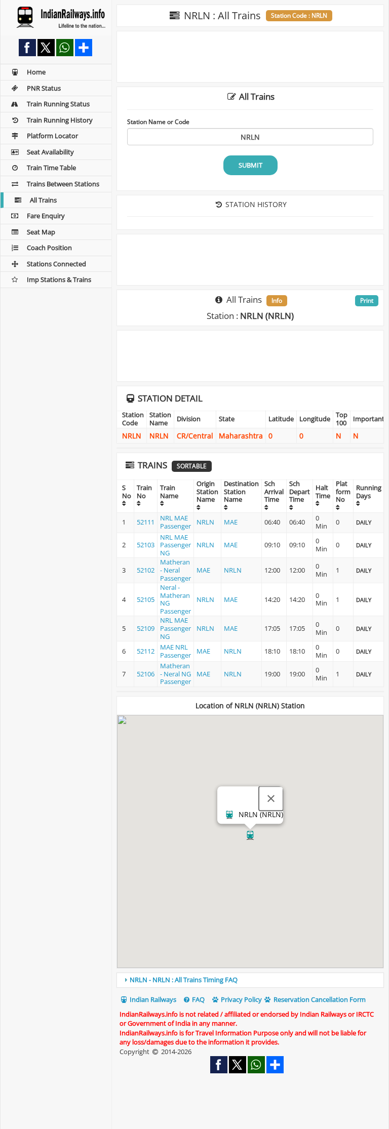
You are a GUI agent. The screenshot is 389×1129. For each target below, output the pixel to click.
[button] (250, 835)
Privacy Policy (240, 999)
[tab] (250, 980)
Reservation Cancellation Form (319, 999)
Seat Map (41, 231)
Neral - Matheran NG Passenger (175, 599)
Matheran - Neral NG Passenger (175, 673)
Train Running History (60, 120)
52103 (145, 544)
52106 (145, 673)
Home (36, 71)
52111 (145, 522)
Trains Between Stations (63, 183)
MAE (231, 522)
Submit (250, 165)
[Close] (271, 798)
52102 (145, 570)
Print (366, 300)
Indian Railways (152, 999)
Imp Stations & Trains (59, 279)
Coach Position (49, 247)
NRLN (205, 522)
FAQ (197, 999)
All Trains (43, 200)
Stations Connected (56, 263)
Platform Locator (52, 135)
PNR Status (44, 88)
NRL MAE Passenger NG (175, 545)
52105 (145, 599)
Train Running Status (58, 103)
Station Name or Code (158, 121)
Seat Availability (50, 151)
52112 (145, 651)
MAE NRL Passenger (175, 651)
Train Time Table (51, 167)
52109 (145, 628)
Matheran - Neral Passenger (175, 569)
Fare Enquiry (46, 215)
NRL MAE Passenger (175, 522)
